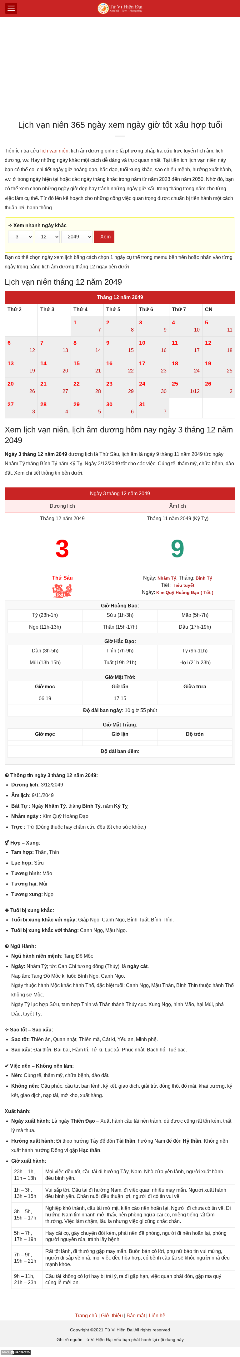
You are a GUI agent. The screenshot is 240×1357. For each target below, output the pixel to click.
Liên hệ (157, 1315)
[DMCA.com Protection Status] (15, 1352)
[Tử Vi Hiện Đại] (120, 8)
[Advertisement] (120, 70)
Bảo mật (136, 1315)
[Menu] (11, 8)
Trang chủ (86, 1315)
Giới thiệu (112, 1315)
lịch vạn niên (54, 150)
